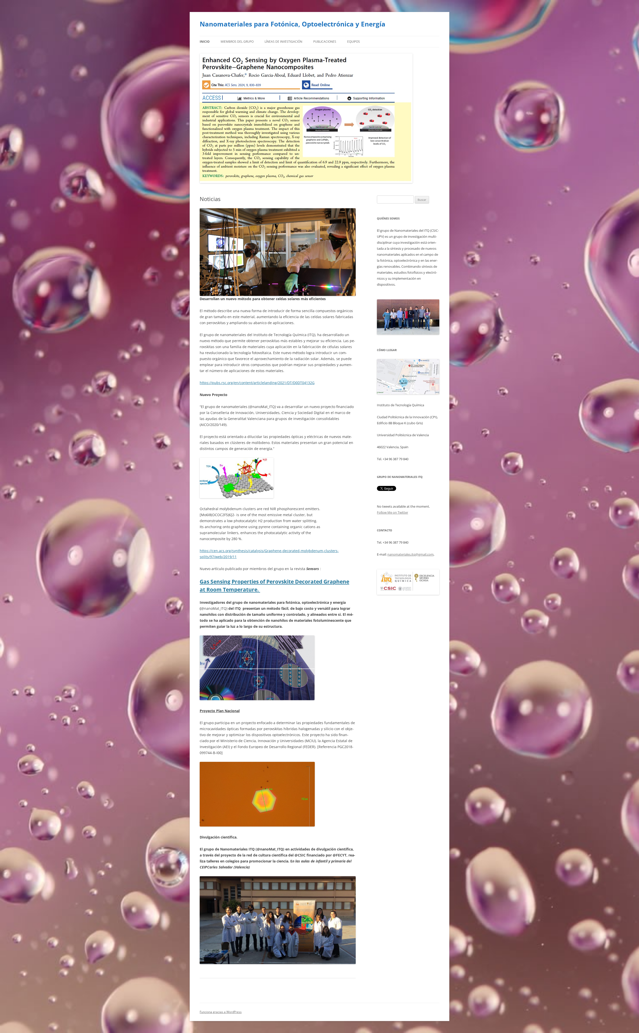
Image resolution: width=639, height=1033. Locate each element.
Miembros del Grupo (237, 41)
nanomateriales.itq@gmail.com (410, 554)
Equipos (353, 41)
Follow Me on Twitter (392, 512)
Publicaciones (324, 41)
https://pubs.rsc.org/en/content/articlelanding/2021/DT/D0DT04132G (257, 382)
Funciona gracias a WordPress (221, 1012)
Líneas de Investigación (283, 41)
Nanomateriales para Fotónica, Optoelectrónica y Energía (292, 23)
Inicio (205, 41)
